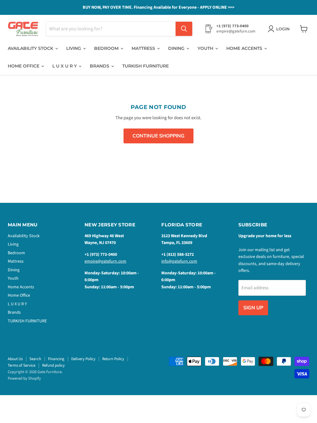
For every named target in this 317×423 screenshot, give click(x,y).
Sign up (253, 307)
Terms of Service (21, 365)
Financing (56, 359)
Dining (177, 48)
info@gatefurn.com (179, 261)
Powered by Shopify (24, 378)
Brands (100, 66)
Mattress (144, 48)
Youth (206, 48)
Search (35, 359)
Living (74, 48)
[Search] (184, 29)
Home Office (24, 66)
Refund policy (53, 365)
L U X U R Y (65, 66)
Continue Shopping (158, 136)
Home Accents (244, 48)
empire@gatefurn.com (105, 261)
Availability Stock (31, 48)
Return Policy (113, 359)
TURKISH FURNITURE (145, 66)
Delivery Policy (83, 359)
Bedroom (107, 48)
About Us (15, 359)
